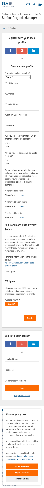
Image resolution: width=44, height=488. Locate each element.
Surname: (9, 94)
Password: (10, 125)
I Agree (11, 272)
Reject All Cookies (22, 472)
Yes (8, 143)
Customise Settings (22, 479)
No (8, 146)
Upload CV (11, 304)
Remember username (16, 381)
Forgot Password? (22, 395)
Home (4, 28)
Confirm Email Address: (16, 115)
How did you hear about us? (17, 73)
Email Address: (12, 104)
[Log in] (34, 4)
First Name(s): (11, 83)
